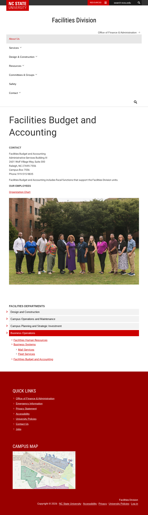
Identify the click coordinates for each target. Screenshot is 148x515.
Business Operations (22, 333)
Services (14, 48)
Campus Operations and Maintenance (32, 318)
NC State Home (20, 2)
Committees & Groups (22, 75)
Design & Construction (22, 57)
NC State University (70, 504)
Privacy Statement (26, 408)
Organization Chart (20, 192)
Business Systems (25, 344)
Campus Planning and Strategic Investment (36, 326)
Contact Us (22, 424)
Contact (14, 93)
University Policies (26, 419)
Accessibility (23, 414)
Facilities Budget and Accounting (33, 359)
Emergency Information (29, 403)
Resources (95, 2)
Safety (12, 84)
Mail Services (26, 349)
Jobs (18, 429)
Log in (134, 504)
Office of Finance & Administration (117, 32)
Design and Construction (25, 311)
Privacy (103, 504)
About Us (14, 39)
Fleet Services (26, 354)
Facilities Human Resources (30, 340)
